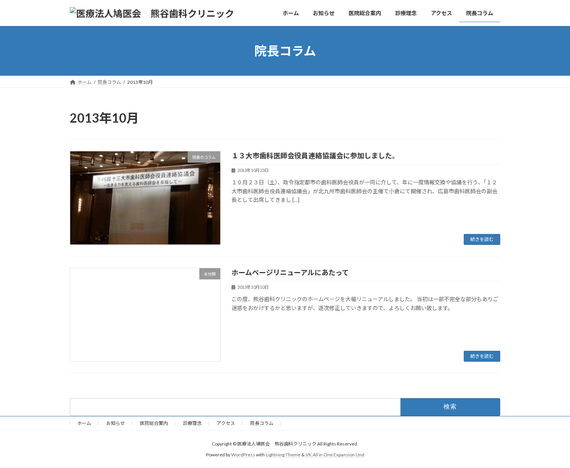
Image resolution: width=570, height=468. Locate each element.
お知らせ (115, 423)
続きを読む (482, 239)
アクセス (226, 423)
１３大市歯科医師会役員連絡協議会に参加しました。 (315, 155)
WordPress (243, 455)
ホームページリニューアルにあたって (290, 272)
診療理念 (192, 423)
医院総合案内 (154, 423)
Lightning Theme (283, 455)
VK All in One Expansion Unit (335, 455)
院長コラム (261, 423)
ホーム (84, 423)
